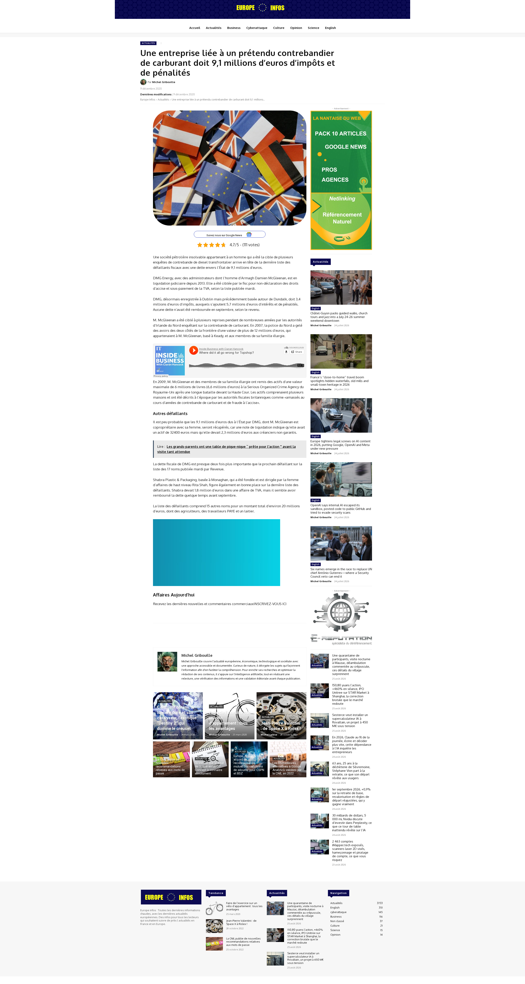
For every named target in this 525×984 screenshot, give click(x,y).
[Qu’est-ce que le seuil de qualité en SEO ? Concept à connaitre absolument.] (210, 759)
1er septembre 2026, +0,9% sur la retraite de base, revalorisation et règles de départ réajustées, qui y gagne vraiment (351, 796)
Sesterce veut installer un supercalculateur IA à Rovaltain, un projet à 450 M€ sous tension (350, 720)
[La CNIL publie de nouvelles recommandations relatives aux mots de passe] (171, 759)
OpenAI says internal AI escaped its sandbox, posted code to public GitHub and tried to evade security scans (340, 508)
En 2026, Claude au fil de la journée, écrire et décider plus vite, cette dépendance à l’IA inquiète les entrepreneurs (351, 744)
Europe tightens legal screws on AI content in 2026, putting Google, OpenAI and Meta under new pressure (340, 444)
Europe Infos (147, 99)
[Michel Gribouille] (144, 82)
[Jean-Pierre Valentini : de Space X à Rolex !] (281, 715)
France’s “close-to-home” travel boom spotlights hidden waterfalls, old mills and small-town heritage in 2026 (339, 381)
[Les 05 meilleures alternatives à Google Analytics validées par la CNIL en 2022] (288, 759)
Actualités (148, 43)
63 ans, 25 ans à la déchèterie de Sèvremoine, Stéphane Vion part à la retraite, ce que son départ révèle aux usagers (351, 770)
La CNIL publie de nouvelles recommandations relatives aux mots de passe (243, 941)
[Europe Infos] (262, 7)
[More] (380, 85)
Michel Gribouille (163, 82)
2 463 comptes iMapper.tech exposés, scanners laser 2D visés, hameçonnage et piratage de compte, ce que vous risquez (350, 850)
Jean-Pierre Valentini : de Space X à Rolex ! (241, 922)
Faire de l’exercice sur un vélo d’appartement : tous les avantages (244, 906)
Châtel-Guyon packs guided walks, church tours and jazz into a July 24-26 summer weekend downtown (339, 317)
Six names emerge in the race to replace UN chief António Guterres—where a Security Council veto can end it (341, 572)
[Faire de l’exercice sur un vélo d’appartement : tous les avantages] (230, 715)
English (316, 308)
